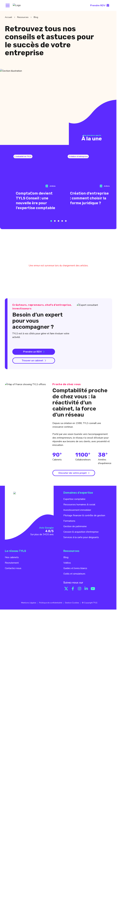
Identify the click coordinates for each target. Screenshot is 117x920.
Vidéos (67, 562)
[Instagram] (79, 588)
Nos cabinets (12, 557)
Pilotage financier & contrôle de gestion (84, 515)
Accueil (8, 17)
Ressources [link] (22, 17)
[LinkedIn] (86, 588)
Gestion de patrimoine (75, 526)
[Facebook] (73, 588)
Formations (69, 521)
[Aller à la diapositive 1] (51, 220)
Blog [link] (36, 17)
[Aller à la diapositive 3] (58, 220)
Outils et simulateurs (74, 573)
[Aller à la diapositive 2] (54, 220)
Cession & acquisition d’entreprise (81, 532)
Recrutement (12, 562)
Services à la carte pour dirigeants (81, 537)
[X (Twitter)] (66, 588)
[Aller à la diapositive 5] (65, 220)
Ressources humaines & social (79, 504)
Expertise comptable (74, 499)
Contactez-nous (13, 568)
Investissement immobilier (77, 510)
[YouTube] (93, 588)
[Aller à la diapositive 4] (62, 220)
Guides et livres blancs (75, 568)
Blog (65, 557)
